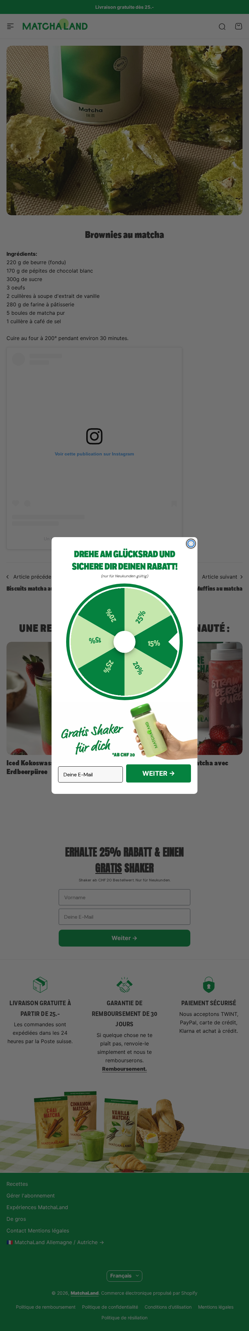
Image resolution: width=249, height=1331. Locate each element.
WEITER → (158, 773)
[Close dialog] (191, 543)
